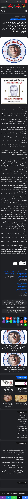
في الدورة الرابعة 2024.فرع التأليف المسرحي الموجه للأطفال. (14, 311)
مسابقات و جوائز (14, 19)
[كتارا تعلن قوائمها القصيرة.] (21, 398)
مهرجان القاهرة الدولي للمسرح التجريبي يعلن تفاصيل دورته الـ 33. (8, 389)
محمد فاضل (4, 493)
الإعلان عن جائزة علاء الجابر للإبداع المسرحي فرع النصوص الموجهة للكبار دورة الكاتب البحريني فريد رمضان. (22, 274)
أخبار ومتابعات (18, 16)
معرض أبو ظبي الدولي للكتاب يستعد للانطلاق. (22, 389)
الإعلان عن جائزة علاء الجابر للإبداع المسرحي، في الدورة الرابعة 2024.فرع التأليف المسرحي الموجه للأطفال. (14, 302)
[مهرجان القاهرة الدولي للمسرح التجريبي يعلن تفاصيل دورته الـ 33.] (7, 383)
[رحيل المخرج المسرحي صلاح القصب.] (7, 398)
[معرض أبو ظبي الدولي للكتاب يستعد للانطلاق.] (21, 383)
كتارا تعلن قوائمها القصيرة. (21, 403)
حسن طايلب (10, 307)
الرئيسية (24, 16)
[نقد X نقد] (14, 6)
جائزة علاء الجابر (21, 307)
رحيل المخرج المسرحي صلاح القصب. (8, 403)
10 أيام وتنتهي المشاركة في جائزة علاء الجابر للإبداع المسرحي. (9, 273)
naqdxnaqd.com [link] (13, 467)
